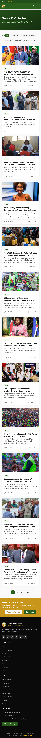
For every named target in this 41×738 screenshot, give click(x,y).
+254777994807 (9, 715)
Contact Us (30, 612)
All (7, 35)
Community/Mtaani (29, 35)
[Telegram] (16, 637)
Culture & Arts (6, 693)
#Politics (26, 40)
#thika (34, 40)
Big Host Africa (27, 735)
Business (15, 35)
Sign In (3, 1)
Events (4, 703)
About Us (5, 664)
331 (28, 592)
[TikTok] (21, 637)
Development (6, 683)
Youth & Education (7, 697)
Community (5, 686)
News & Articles (7, 650)
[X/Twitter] (8, 637)
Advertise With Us (13, 612)
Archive (4, 653)
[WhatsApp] (12, 637)
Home (3, 647)
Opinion (4, 700)
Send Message (10, 724)
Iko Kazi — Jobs (7, 657)
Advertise (5, 667)
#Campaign (8, 40)
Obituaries (5, 660)
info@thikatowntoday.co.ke (13, 712)
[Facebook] (3, 637)
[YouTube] (25, 637)
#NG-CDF (18, 40)
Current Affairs (6, 680)
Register (9, 1)
